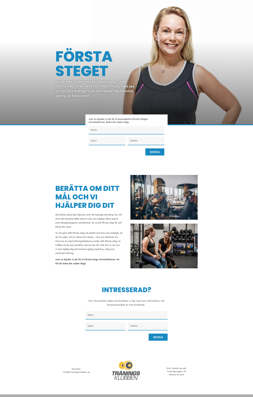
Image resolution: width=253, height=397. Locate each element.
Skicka (155, 152)
